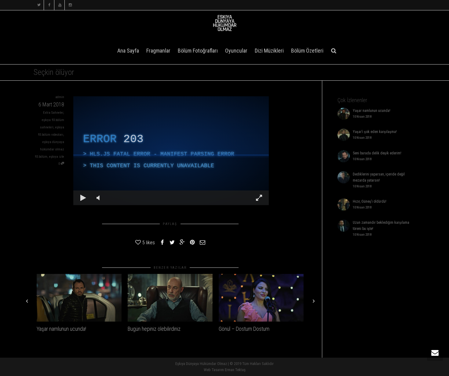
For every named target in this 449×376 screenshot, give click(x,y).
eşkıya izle (56, 157)
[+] (79, 298)
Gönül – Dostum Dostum (244, 329)
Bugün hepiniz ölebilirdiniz (154, 329)
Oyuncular (236, 50)
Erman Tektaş (235, 369)
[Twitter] (39, 5)
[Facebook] (49, 5)
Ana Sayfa (128, 50)
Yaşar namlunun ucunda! (61, 329)
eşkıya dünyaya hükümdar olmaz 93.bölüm (49, 149)
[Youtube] (60, 5)
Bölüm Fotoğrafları (198, 50)
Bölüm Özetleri (307, 50)
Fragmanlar (158, 50)
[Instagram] (70, 5)
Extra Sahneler (53, 113)
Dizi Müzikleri (269, 50)
